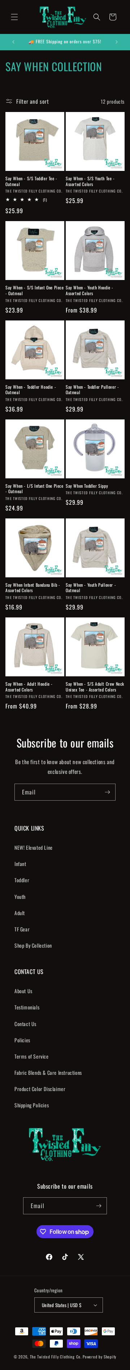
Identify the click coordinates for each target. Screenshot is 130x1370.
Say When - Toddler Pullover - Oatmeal (92, 389)
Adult (19, 913)
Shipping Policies (31, 1105)
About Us (23, 991)
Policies (22, 1040)
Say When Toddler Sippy (87, 486)
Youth (20, 896)
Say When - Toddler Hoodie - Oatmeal (30, 389)
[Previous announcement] (13, 42)
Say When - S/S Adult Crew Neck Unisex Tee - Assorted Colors (95, 686)
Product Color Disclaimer (39, 1089)
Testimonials (26, 1007)
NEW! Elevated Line (33, 847)
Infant (20, 863)
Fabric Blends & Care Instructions (48, 1072)
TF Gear (22, 929)
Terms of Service (31, 1056)
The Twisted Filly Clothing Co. (56, 1357)
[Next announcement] (117, 42)
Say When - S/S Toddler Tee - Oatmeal (31, 181)
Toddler (21, 880)
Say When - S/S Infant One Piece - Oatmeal (34, 290)
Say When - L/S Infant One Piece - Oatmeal (34, 488)
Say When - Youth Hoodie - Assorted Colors (89, 290)
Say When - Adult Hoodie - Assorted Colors (29, 686)
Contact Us (25, 1024)
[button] (14, 17)
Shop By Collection (33, 945)
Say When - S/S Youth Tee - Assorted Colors (90, 181)
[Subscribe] (107, 792)
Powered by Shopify (99, 1357)
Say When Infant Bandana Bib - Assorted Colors (32, 587)
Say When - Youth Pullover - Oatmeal (91, 587)
